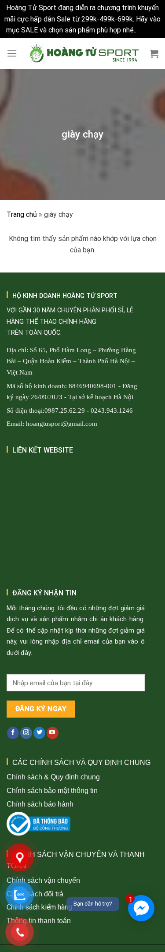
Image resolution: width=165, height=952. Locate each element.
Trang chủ (22, 214)
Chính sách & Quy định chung (53, 777)
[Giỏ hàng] (154, 53)
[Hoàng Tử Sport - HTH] (83, 53)
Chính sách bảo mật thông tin (52, 790)
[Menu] (12, 53)
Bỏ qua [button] (148, 30)
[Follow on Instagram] (26, 733)
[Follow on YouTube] (53, 733)
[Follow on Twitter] (39, 733)
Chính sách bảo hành (40, 804)
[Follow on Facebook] (13, 733)
